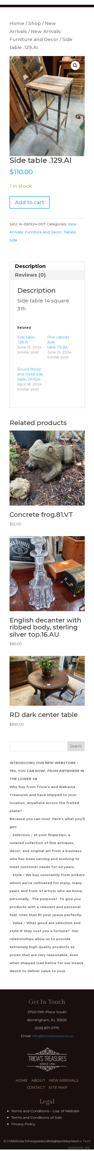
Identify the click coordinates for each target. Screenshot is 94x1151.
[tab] (47, 266)
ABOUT (38, 1080)
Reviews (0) (30, 275)
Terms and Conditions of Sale (36, 1117)
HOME (22, 1080)
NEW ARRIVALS (63, 1080)
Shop (34, 23)
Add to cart (29, 202)
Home (17, 23)
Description (30, 266)
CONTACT (36, 1087)
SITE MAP (58, 1087)
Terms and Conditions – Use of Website (45, 1111)
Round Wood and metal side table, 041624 (30, 374)
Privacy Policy (23, 1124)
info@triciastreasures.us (52, 1036)
